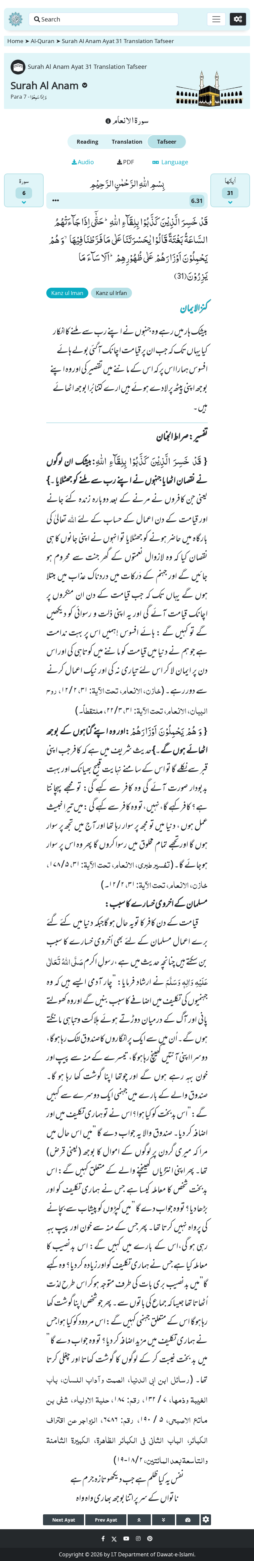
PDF (128, 162)
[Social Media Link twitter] (114, 1538)
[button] (55, 201)
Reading (87, 141)
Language (174, 162)
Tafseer (166, 141)
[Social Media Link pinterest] (149, 1538)
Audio (86, 162)
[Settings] (238, 19)
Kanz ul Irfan (111, 293)
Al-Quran (43, 41)
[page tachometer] (188, 1520)
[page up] (139, 1520)
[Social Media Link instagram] (139, 1538)
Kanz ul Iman (67, 293)
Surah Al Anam (45, 85)
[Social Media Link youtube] (127, 1538)
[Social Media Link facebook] (104, 1538)
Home (15, 41)
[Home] (15, 19)
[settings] (206, 1520)
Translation (127, 141)
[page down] (163, 1520)
